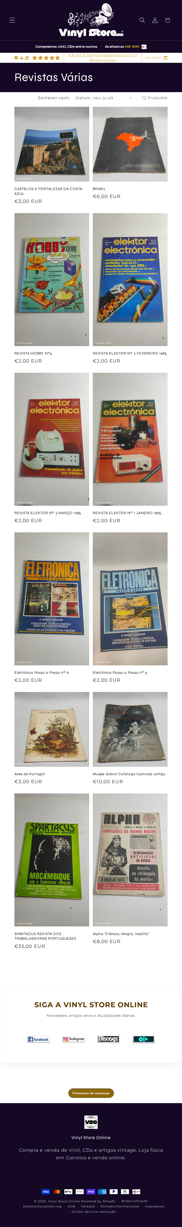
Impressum (155, 1206)
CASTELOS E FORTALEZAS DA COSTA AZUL (48, 191)
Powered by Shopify (98, 1201)
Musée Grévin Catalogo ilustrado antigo (129, 774)
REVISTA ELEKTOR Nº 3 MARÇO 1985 (47, 513)
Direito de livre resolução (94, 1212)
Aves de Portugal (29, 774)
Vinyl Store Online (64, 1201)
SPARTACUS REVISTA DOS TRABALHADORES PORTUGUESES (45, 936)
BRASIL (99, 188)
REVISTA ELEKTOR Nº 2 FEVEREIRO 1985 (130, 353)
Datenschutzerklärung (42, 1206)
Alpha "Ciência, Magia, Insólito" (121, 934)
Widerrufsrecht (134, 1201)
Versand (88, 1206)
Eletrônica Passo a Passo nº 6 (41, 672)
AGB (71, 1206)
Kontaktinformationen (120, 1206)
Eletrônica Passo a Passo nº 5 (120, 672)
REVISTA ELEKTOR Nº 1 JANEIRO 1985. (127, 513)
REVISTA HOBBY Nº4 (33, 353)
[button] (12, 20)
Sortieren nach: (54, 97)
